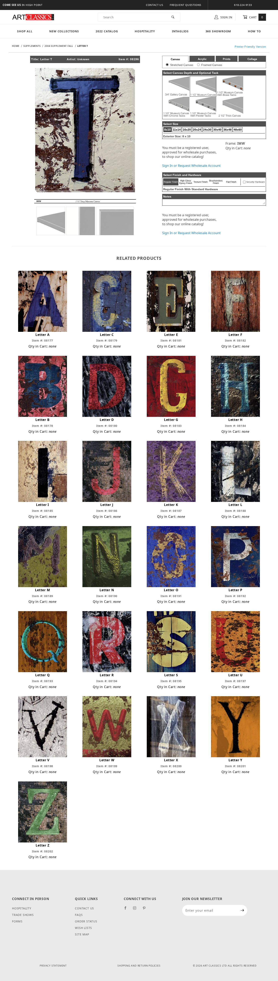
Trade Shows (23, 915)
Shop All (24, 31)
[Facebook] (127, 909)
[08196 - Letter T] (85, 130)
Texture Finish (201, 182)
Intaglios (180, 31)
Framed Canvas (211, 65)
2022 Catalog (107, 31)
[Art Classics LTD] (33, 17)
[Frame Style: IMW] (85, 217)
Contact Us (154, 5)
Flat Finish (231, 182)
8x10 (167, 129)
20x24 (197, 129)
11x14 (177, 129)
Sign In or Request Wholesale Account (191, 165)
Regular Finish (171, 182)
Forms (17, 921)
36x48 (227, 129)
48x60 (238, 129)
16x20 (187, 129)
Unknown (83, 59)
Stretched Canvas (181, 65)
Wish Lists (83, 928)
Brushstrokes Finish (216, 181)
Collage (252, 59)
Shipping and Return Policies (138, 965)
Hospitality (145, 31)
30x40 (217, 129)
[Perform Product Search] (173, 17)
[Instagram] (136, 909)
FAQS (79, 915)
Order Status (86, 921)
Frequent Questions (185, 5)
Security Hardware (255, 182)
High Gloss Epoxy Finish (185, 181)
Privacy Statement (53, 965)
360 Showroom (218, 31)
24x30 (207, 129)
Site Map (82, 934)
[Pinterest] (145, 909)
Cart (255, 17)
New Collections (64, 31)
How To (254, 31)
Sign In (225, 17)
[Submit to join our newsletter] (242, 910)
